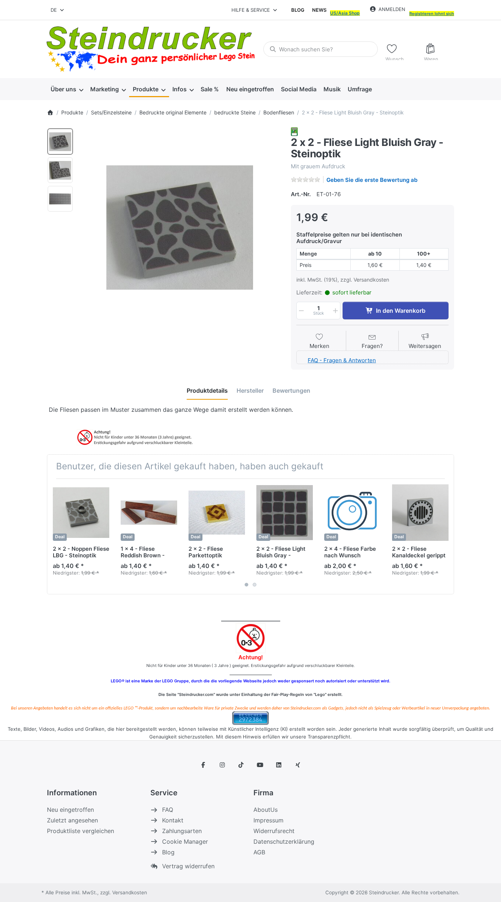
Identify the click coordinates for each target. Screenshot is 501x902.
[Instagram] (222, 765)
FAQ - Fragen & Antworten (342, 360)
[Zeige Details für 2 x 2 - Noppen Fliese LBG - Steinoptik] (81, 512)
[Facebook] (203, 765)
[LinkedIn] (279, 765)
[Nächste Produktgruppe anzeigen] (446, 536)
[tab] (207, 390)
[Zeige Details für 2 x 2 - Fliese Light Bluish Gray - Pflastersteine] (284, 512)
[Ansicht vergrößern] (179, 227)
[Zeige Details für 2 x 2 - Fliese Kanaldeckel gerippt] (420, 512)
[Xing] (298, 765)
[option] (60, 141)
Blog (297, 10)
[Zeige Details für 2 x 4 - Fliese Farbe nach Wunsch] (352, 512)
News (319, 10)
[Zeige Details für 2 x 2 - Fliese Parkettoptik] (217, 512)
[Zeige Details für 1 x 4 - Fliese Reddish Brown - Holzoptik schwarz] (149, 512)
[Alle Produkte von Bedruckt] (294, 131)
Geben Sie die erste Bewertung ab (371, 179)
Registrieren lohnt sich (431, 13)
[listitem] (179, 227)
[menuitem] (67, 89)
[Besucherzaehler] (250, 717)
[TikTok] (241, 765)
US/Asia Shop (345, 13)
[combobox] (58, 10)
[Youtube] (260, 765)
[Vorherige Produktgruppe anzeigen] (55, 536)
